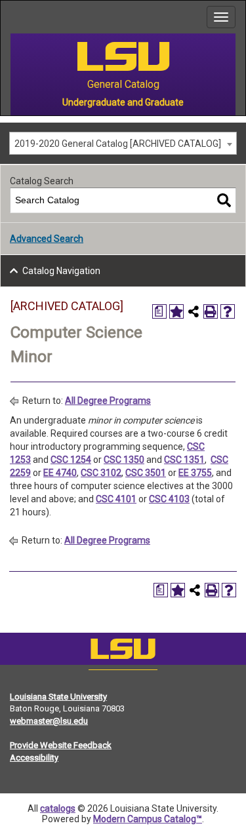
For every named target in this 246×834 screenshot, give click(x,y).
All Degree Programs (108, 400)
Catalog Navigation (61, 271)
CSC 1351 (184, 459)
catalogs (57, 808)
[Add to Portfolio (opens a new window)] (176, 311)
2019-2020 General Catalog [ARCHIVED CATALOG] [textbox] (117, 143)
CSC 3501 (145, 472)
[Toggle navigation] (221, 17)
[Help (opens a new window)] (227, 311)
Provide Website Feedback (61, 745)
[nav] (10, 17)
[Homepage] (123, 652)
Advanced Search (46, 238)
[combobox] (123, 143)
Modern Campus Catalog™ (147, 819)
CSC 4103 (169, 499)
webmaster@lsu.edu (49, 721)
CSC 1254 (71, 459)
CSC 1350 (124, 459)
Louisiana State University (58, 697)
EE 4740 (60, 472)
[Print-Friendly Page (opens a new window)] (210, 311)
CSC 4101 (116, 499)
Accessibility (34, 758)
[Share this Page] (193, 311)
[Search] (224, 200)
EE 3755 (195, 472)
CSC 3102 (101, 472)
